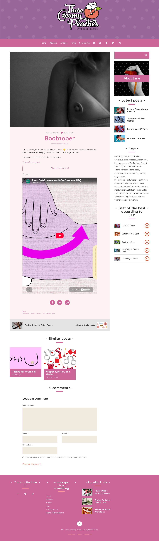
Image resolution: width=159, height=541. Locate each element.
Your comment (28, 405)
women (134, 200)
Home (43, 43)
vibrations (133, 196)
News (73, 43)
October (32, 313)
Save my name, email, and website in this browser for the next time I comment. (56, 457)
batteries (136, 156)
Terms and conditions (55, 513)
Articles (64, 43)
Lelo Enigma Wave (130, 259)
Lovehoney (133, 173)
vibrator (141, 196)
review (126, 183)
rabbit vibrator (141, 186)
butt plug (118, 156)
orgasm (132, 183)
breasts (38, 313)
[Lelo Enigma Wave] (117, 259)
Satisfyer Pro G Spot (130, 234)
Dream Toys (142, 160)
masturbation (120, 190)
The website (27, 445)
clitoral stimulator (133, 166)
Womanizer (119, 200)
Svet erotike (119, 193)
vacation (132, 160)
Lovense (142, 173)
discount (118, 186)
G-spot (144, 163)
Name (25, 433)
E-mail (65, 433)
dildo (126, 160)
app (129, 156)
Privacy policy (52, 509)
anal (125, 156)
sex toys (125, 163)
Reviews (53, 43)
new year (118, 183)
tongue (122, 166)
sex (136, 190)
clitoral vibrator (121, 170)
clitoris (131, 170)
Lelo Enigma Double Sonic (130, 250)
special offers (128, 186)
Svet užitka (130, 193)
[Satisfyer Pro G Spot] (117, 234)
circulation (118, 173)
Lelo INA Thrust (128, 226)
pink (53, 313)
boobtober (25, 313)
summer (140, 183)
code (137, 170)
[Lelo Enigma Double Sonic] (117, 250)
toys (116, 166)
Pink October (47, 313)
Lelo (126, 173)
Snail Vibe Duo (128, 242)
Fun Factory (135, 163)
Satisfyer (131, 190)
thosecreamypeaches (59, 144)
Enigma (117, 163)
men (146, 180)
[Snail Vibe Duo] (117, 242)
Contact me (84, 43)
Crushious (118, 160)
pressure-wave (141, 193)
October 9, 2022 (52, 133)
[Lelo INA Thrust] (117, 226)
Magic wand (119, 176)
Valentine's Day (121, 196)
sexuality (143, 190)
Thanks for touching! (31, 162)
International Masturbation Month (128, 180)
